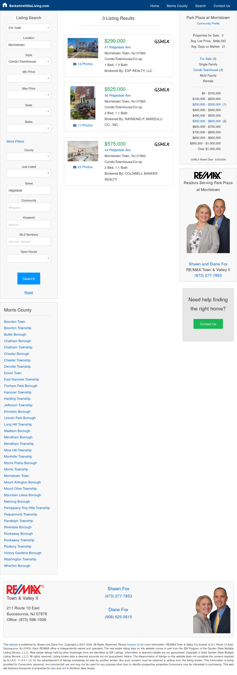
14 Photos (85, 63)
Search (200, 5)
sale (53, 668)
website (13, 644)
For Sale (206, 58)
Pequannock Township (20, 514)
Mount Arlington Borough (22, 482)
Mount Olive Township (20, 488)
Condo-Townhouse (205, 70)
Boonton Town (14, 321)
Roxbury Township (17, 546)
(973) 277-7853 (208, 275)
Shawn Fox (118, 588)
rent (64, 668)
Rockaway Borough (18, 533)
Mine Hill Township (18, 450)
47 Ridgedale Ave (118, 47)
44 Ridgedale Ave (118, 149)
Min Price (29, 72)
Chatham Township (18, 347)
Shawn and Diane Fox (208, 263)
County (29, 150)
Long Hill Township (18, 424)
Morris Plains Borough (20, 462)
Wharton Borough (17, 565)
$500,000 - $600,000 (207, 121)
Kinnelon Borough (17, 411)
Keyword (29, 217)
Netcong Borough (17, 501)
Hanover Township (17, 392)
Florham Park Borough (20, 385)
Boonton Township (17, 327)
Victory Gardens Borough (22, 552)
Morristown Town (16, 475)
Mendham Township (19, 443)
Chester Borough (16, 353)
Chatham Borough (17, 340)
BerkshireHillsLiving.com (29, 5)
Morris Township (16, 469)
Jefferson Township (18, 405)
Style (29, 55)
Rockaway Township (19, 540)
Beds (28, 105)
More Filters (15, 141)
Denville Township (17, 366)
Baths (29, 122)
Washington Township (20, 559)
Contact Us (222, 5)
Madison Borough (17, 430)
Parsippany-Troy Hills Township (27, 507)
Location (28, 38)
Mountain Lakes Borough (22, 495)
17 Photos (85, 125)
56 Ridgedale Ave (118, 95)
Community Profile (208, 23)
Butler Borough (15, 334)
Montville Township (18, 456)
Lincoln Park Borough (20, 417)
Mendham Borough (18, 437)
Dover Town (13, 373)
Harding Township (17, 398)
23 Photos (85, 166)
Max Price (28, 88)
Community (28, 200)
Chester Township (17, 360)
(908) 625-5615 (118, 616)
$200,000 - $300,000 (207, 104)
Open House (29, 251)
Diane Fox (118, 609)
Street (29, 183)
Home (154, 5)
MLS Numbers (28, 234)
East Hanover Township (21, 379)
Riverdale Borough (18, 527)
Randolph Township (18, 520)
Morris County (177, 5)
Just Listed (29, 166)
